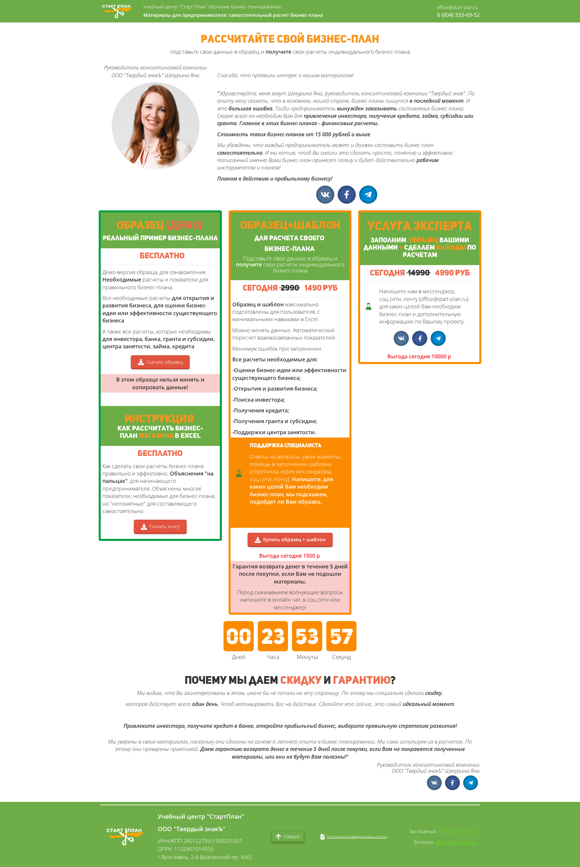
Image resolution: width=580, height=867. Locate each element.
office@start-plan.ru (455, 842)
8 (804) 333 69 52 (457, 831)
